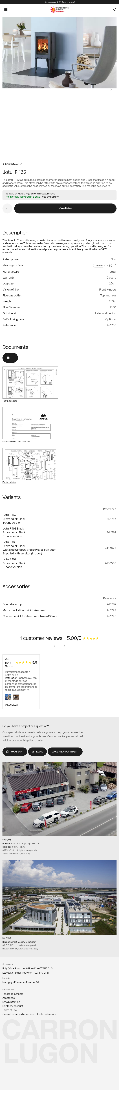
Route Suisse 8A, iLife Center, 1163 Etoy (20, 948)
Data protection (11, 1002)
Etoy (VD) (6, 938)
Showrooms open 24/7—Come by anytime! (60, 2)
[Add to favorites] (7, 208)
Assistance (8, 997)
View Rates (65, 208)
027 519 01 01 (8, 850)
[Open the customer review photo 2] (17, 699)
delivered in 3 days (30, 196)
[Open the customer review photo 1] (9, 699)
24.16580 (110, 563)
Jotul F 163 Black (13, 528)
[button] (50, 196)
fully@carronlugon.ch (27, 850)
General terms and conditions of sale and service (29, 1014)
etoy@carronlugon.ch (26, 945)
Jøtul (113, 271)
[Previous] (55, 646)
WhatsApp (17, 751)
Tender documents (12, 993)
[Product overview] (59, 52)
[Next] (110, 89)
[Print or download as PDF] (10, 358)
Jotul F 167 (9, 559)
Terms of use (9, 1010)
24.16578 (110, 547)
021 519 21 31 (8, 945)
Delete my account (12, 1006)
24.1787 (111, 532)
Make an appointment (65, 751)
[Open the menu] (5, 9)
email (39, 751)
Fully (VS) (6, 839)
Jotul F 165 (9, 542)
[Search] (115, 9)
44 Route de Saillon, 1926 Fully (16, 853)
